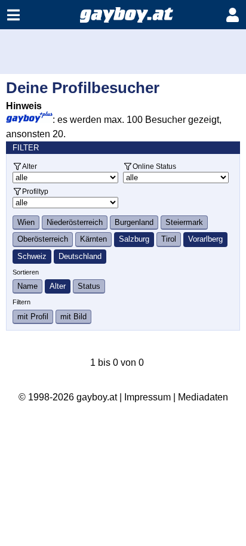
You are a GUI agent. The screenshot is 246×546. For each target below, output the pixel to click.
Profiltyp (35, 191)
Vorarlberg (205, 239)
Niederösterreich (75, 222)
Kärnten (93, 239)
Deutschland (80, 256)
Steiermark (184, 222)
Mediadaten (203, 397)
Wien (26, 222)
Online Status (154, 166)
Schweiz (32, 256)
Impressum (147, 397)
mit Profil (32, 316)
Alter (29, 166)
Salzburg (134, 239)
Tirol (168, 239)
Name (27, 286)
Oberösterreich (42, 239)
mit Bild (73, 316)
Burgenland (134, 222)
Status (89, 286)
